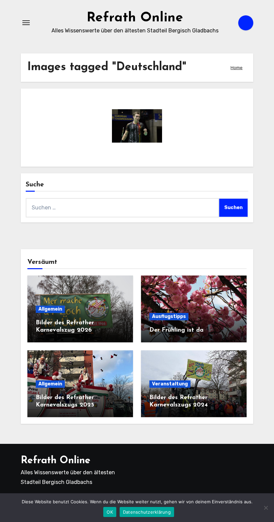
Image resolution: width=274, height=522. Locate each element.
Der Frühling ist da (176, 330)
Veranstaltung (170, 384)
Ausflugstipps (169, 316)
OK (110, 512)
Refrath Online (135, 18)
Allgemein (50, 309)
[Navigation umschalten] (26, 23)
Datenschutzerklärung (147, 512)
